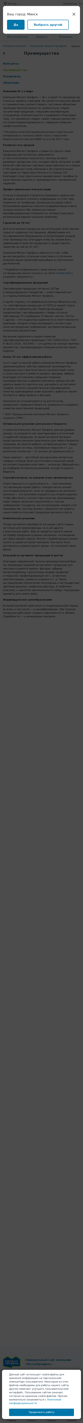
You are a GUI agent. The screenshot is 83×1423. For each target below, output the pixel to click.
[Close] (74, 14)
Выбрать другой (48, 25)
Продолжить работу (41, 1412)
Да (15, 25)
